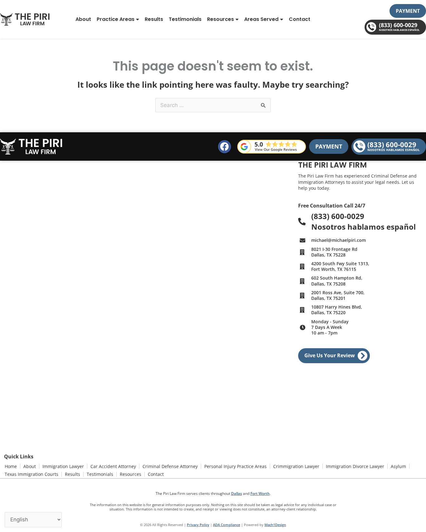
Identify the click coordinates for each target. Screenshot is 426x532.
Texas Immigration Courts (31, 474)
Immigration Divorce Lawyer (355, 466)
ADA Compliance (226, 524)
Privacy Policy (198, 524)
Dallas (236, 493)
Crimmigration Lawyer (296, 466)
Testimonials (185, 19)
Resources (220, 19)
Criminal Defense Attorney (170, 466)
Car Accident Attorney (113, 466)
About (83, 19)
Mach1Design (275, 524)
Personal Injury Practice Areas (235, 466)
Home (11, 466)
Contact (299, 19)
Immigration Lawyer (63, 466)
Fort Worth (260, 493)
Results (154, 19)
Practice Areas (115, 19)
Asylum (398, 466)
